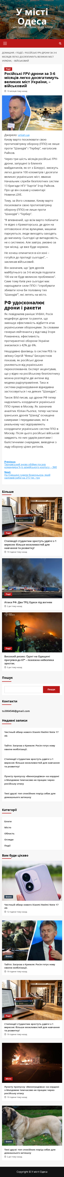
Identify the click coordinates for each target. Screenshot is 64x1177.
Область (9, 833)
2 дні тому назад (14, 606)
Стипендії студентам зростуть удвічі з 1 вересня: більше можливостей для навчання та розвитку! (30, 544)
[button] (5, 43)
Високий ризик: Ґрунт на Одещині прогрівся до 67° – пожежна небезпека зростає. (29, 660)
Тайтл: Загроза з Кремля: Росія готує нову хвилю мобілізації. (29, 747)
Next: (27, 475)
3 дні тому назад (14, 667)
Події (8, 69)
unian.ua (24, 135)
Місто (7, 827)
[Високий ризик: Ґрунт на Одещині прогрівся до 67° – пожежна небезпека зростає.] (32, 632)
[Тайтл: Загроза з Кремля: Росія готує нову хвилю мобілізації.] (32, 940)
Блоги (8, 821)
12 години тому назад (17, 912)
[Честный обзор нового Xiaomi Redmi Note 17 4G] (32, 881)
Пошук (7, 678)
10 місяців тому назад (17, 91)
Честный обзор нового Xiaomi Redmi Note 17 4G (31, 733)
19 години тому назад (17, 552)
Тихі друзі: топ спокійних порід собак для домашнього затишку (29, 795)
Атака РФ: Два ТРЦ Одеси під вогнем (28, 602)
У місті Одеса (32, 16)
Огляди (9, 839)
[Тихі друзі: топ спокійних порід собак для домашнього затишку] (32, 1126)
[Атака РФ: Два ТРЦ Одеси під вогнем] (32, 578)
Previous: (30, 465)
